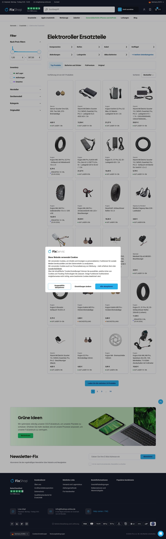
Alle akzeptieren (106, 286)
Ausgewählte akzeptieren (59, 286)
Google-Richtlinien (55, 269)
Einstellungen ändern (83, 286)
